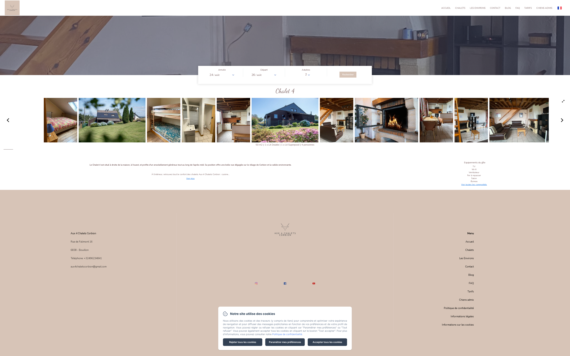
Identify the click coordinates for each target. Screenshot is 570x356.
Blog (508, 8)
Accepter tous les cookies (327, 342)
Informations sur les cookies (458, 324)
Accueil (446, 8)
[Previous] (8, 120)
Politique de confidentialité (459, 308)
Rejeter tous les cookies (242, 342)
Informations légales (462, 316)
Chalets (460, 8)
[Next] (561, 120)
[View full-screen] (563, 101)
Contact (495, 8)
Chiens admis (544, 8)
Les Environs (478, 8)
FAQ (517, 8)
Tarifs (528, 8)
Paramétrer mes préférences (285, 342)
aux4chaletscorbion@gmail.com (89, 266)
